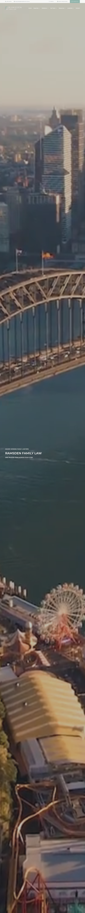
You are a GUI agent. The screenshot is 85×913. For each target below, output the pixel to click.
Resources (61, 8)
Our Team (52, 8)
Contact (78, 8)
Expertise (36, 8)
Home (30, 8)
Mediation (44, 8)
